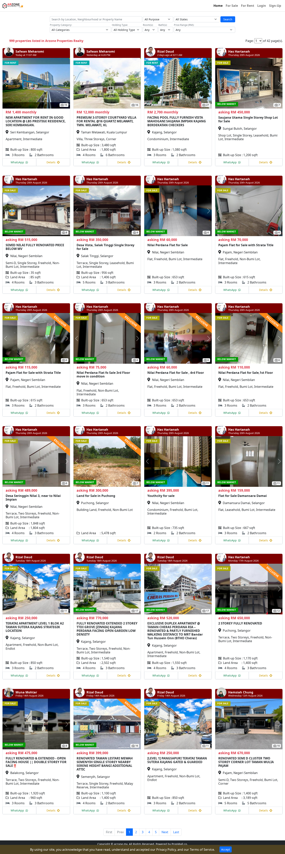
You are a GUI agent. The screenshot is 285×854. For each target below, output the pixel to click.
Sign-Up (275, 5)
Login (261, 5)
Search (227, 19)
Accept (225, 849)
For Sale (232, 5)
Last (176, 832)
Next (165, 832)
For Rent (247, 5)
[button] (8, 83)
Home (218, 5)
